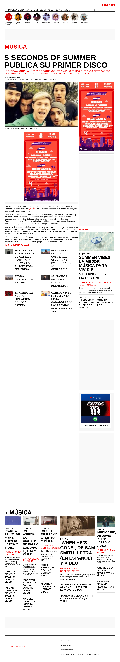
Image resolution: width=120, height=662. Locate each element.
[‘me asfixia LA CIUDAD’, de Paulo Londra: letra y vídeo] (31, 520)
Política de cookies (67, 645)
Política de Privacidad (68, 641)
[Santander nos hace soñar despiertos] (45, 277)
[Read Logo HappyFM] (17, 5)
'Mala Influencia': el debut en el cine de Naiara (86, 302)
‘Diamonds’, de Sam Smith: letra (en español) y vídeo (76, 598)
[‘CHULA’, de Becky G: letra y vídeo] (49, 520)
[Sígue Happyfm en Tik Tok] (113, 6)
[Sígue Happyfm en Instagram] (106, 6)
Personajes (62, 10)
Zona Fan (23, 10)
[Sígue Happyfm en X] (110, 6)
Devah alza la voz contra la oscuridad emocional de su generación (62, 260)
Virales (48, 10)
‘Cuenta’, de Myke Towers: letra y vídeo (10, 576)
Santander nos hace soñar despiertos (59, 281)
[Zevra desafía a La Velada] (9, 277)
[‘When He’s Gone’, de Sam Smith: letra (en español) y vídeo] (77, 526)
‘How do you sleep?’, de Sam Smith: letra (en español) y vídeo (75, 587)
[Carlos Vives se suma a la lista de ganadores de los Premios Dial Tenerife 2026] (45, 293)
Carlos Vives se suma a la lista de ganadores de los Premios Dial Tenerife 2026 (62, 302)
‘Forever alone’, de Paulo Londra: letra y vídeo (29, 586)
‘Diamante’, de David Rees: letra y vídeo (105, 585)
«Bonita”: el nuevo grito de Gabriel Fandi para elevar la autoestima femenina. (24, 260)
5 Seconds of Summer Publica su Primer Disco (56, 61)
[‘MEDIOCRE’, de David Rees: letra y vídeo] (106, 521)
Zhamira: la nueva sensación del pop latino (24, 299)
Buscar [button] (114, 10)
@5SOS (32, 209)
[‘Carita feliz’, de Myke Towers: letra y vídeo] (13, 520)
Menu (6, 10)
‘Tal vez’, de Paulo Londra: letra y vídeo (29, 604)
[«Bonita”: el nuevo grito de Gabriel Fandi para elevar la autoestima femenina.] (9, 251)
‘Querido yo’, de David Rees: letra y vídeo (105, 572)
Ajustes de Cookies (67, 650)
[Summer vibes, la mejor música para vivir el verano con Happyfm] (96, 241)
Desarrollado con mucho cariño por (80, 654)
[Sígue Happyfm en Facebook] (103, 6)
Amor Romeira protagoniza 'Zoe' (105, 301)
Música (12, 10)
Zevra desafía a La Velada (24, 279)
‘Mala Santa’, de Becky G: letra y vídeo (47, 570)
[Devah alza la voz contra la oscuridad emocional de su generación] (45, 251)
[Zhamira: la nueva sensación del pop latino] (9, 293)
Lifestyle (37, 10)
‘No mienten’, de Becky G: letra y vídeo (48, 586)
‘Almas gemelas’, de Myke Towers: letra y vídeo (11, 594)
